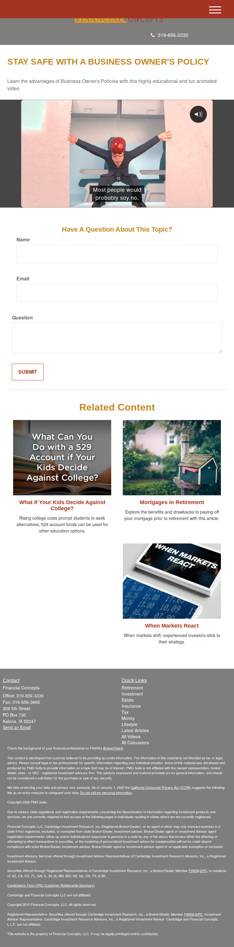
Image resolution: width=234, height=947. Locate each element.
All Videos (131, 736)
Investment (132, 694)
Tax (125, 712)
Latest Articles (135, 730)
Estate (128, 700)
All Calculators (135, 742)
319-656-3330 (173, 34)
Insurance (131, 706)
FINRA (194, 870)
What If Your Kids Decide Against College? (62, 505)
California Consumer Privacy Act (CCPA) (161, 787)
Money (128, 718)
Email (22, 278)
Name (23, 239)
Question (22, 317)
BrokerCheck (113, 748)
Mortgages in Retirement (172, 502)
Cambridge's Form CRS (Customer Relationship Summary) (51, 885)
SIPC (203, 870)
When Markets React (172, 626)
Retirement (132, 688)
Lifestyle (129, 724)
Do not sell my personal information (106, 792)
